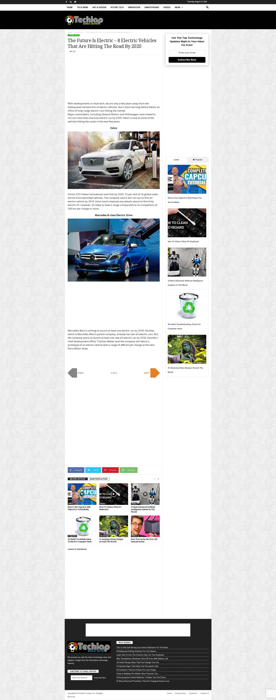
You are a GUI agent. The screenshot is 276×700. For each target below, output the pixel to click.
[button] (207, 7)
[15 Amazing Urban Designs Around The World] (113, 526)
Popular (198, 160)
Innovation (134, 7)
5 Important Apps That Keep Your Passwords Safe (137, 666)
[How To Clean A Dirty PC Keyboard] (113, 494)
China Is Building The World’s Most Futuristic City (137, 674)
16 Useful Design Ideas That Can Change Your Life (137, 662)
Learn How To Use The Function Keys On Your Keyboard (140, 655)
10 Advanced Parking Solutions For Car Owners (136, 651)
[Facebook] (66, 2)
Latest (176, 160)
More (177, 7)
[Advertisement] (114, 79)
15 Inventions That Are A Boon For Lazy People (136, 670)
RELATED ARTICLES (77, 479)
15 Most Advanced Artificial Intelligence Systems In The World (143, 509)
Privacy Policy (180, 693)
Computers (72, 536)
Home (70, 7)
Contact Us (205, 693)
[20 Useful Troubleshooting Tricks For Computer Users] (82, 526)
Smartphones (151, 7)
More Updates (125, 642)
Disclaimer (193, 693)
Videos (166, 7)
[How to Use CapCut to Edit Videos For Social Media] (82, 494)
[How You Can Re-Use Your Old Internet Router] (145, 526)
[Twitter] (75, 2)
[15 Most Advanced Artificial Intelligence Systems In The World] (145, 494)
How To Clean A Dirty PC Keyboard (183, 241)
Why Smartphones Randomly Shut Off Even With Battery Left (142, 659)
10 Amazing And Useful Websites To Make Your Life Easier (141, 677)
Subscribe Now (187, 59)
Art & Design (99, 7)
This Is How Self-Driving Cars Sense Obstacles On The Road (142, 647)
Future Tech (117, 7)
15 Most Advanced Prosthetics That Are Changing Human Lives (142, 681)
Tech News (82, 7)
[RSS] (71, 2)
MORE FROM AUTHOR (99, 479)
